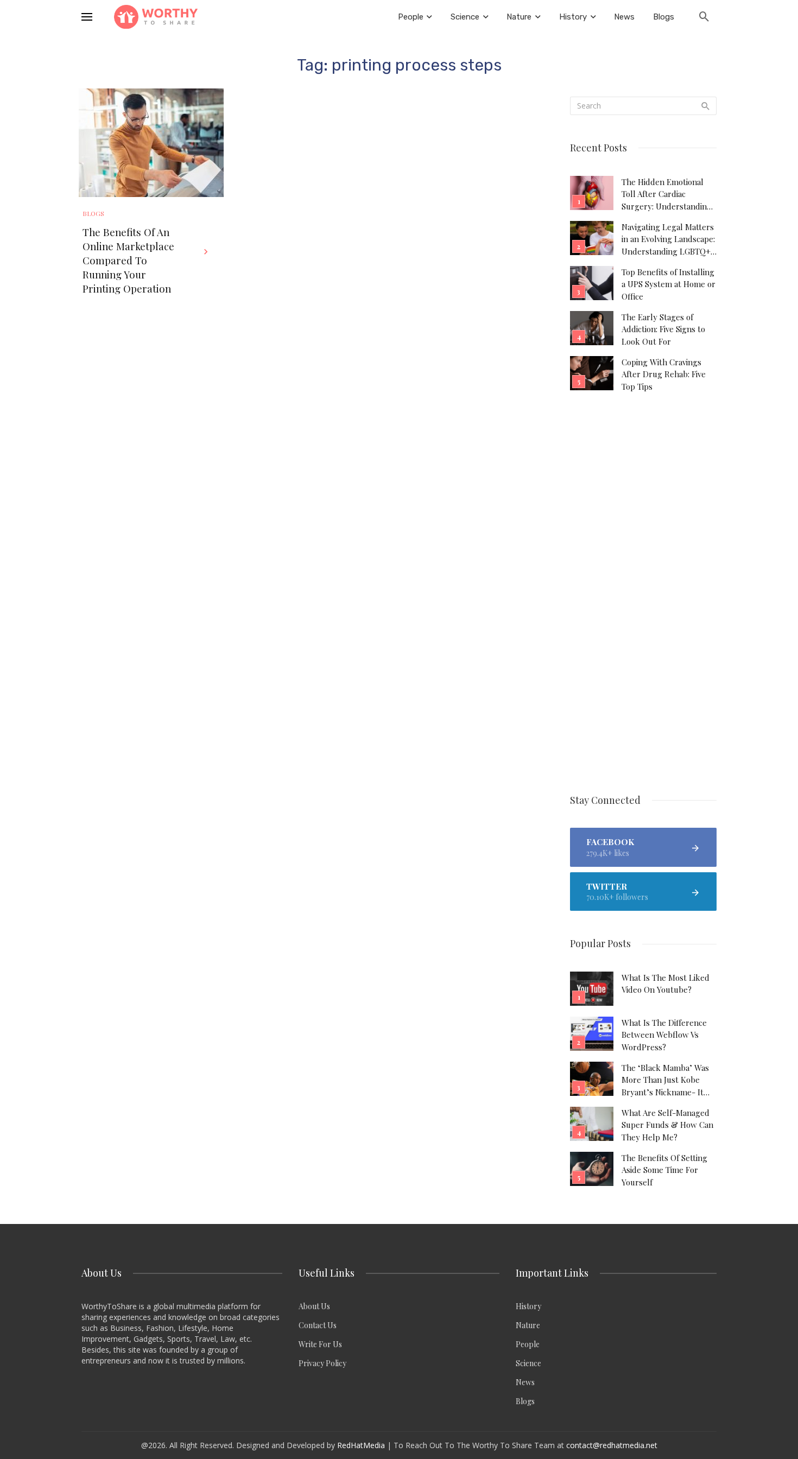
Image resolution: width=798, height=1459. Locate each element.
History (528, 1306)
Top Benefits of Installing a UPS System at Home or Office (668, 284)
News (525, 1382)
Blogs (93, 213)
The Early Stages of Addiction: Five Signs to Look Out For (663, 329)
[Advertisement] (643, 594)
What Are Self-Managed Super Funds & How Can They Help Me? (667, 1125)
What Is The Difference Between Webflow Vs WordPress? (664, 1034)
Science (528, 1363)
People (528, 1344)
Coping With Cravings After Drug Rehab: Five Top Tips (664, 374)
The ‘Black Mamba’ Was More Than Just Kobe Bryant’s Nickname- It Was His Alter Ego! (665, 1080)
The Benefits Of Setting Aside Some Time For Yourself (664, 1170)
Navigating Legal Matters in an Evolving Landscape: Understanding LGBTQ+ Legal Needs (668, 239)
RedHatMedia (361, 1445)
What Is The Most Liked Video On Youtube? (666, 983)
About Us (314, 1306)
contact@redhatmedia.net (611, 1445)
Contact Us (318, 1325)
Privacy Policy (322, 1363)
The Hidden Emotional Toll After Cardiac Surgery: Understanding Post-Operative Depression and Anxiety (667, 194)
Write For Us (320, 1344)
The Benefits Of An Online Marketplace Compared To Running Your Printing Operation (128, 260)
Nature (528, 1325)
